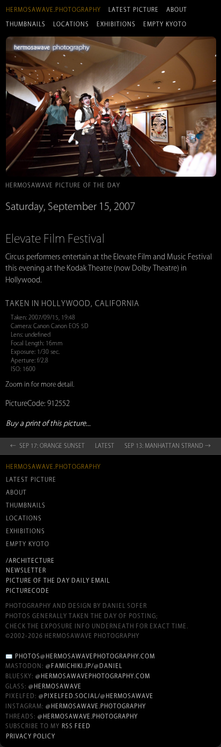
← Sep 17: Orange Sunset (47, 445)
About (176, 9)
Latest (104, 445)
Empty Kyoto (165, 24)
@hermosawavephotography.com (92, 676)
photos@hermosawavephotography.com (85, 656)
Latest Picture (133, 9)
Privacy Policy (30, 736)
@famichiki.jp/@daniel (84, 666)
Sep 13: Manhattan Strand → (167, 445)
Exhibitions (116, 24)
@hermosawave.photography (96, 706)
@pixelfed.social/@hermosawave (96, 696)
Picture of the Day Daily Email (58, 580)
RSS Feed (76, 726)
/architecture (30, 560)
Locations (71, 24)
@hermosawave (55, 686)
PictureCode (27, 590)
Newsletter (26, 570)
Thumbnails (26, 24)
